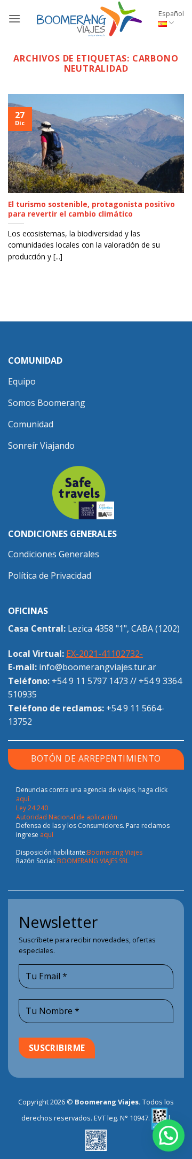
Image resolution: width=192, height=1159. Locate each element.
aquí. (23, 798)
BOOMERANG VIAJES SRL (93, 860)
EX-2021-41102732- (104, 653)
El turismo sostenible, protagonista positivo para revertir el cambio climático (91, 208)
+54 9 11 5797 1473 (90, 681)
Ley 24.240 (32, 807)
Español (171, 13)
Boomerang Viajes (114, 852)
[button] (14, 18)
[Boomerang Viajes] (89, 18)
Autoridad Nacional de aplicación (66, 817)
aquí (46, 834)
